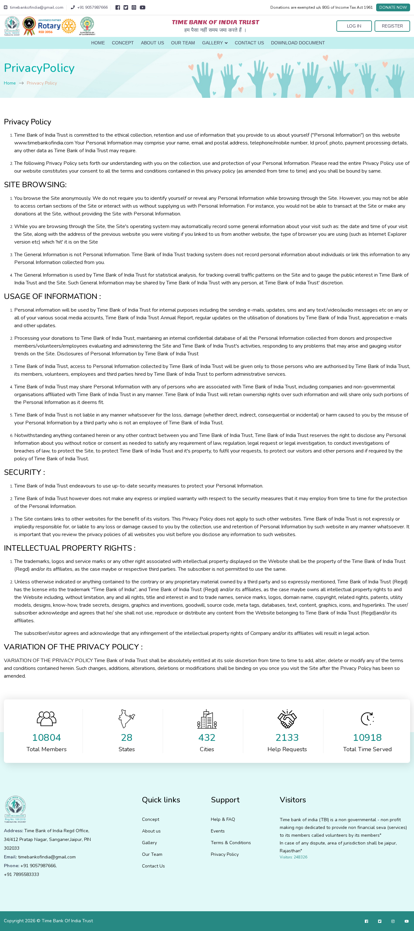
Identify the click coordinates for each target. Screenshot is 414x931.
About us (151, 831)
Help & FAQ (223, 819)
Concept (123, 42)
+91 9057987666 (38, 866)
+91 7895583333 (21, 874)
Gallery (213, 42)
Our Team (183, 42)
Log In (354, 26)
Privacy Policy (225, 854)
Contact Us (249, 42)
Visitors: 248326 (293, 857)
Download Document (298, 42)
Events (218, 831)
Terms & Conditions (231, 843)
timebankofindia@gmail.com (47, 857)
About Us (152, 42)
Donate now (393, 7)
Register (392, 26)
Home (98, 42)
